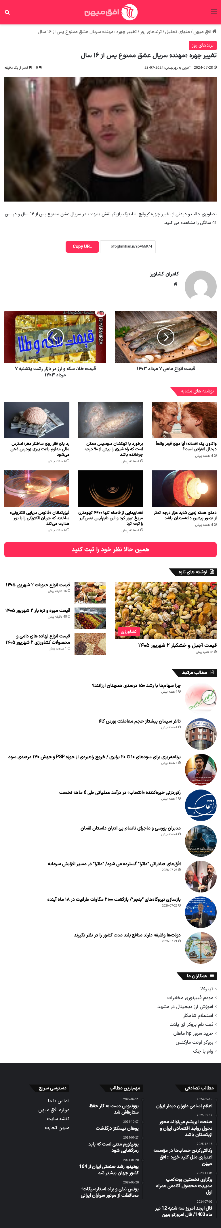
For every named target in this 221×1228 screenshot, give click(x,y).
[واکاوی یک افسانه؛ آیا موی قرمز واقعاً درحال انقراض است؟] (184, 420)
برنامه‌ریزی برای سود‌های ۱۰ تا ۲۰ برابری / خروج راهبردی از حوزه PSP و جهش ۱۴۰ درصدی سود (94, 757)
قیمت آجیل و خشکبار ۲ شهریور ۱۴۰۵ (177, 646)
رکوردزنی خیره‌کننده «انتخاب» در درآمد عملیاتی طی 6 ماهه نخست (120, 792)
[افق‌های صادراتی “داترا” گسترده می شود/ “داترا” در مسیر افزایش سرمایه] (201, 876)
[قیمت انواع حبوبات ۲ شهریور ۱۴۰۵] (90, 593)
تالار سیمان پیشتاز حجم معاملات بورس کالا (140, 721)
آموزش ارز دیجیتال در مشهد (185, 1006)
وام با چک (203, 1051)
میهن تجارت (57, 1127)
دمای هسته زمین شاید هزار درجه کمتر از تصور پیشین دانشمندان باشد (185, 515)
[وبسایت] (175, 284)
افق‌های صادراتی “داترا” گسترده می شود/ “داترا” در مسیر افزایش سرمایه (114, 864)
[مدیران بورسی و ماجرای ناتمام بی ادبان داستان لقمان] (201, 841)
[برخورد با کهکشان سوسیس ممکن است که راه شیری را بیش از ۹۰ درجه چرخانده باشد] (110, 420)
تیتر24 (206, 989)
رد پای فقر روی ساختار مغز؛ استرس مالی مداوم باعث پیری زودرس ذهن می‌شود (39, 449)
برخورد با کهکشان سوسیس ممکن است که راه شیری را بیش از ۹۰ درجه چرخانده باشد (114, 449)
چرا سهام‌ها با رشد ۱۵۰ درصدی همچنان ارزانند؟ (136, 685)
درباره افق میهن (53, 1110)
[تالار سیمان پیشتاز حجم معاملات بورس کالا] (201, 734)
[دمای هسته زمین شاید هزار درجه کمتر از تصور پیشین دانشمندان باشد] (184, 488)
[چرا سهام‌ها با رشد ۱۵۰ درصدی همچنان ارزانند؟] (201, 698)
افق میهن (202, 31)
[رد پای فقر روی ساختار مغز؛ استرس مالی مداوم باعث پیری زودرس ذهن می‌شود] (36, 420)
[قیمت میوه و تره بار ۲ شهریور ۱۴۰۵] (90, 618)
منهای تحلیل (177, 31)
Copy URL (82, 247)
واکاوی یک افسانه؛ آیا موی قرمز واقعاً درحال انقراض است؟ (186, 446)
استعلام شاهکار (198, 1015)
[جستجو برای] (7, 14)
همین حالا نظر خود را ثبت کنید (110, 549)
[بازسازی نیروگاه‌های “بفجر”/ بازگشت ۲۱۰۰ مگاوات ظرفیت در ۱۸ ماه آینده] (201, 912)
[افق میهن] (110, 12)
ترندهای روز (151, 31)
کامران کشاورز (164, 274)
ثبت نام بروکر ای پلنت (191, 1024)
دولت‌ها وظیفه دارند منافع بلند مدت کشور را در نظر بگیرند (127, 935)
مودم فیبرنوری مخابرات (190, 997)
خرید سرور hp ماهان (193, 1033)
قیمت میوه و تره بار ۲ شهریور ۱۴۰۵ (37, 610)
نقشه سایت (58, 1118)
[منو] (214, 14)
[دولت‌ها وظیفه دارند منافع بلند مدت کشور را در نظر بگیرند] (201, 948)
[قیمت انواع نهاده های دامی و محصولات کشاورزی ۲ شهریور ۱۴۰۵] (90, 644)
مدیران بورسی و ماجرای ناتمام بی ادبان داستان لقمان (131, 828)
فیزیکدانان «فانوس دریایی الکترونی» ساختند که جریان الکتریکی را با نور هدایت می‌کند (39, 518)
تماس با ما (58, 1101)
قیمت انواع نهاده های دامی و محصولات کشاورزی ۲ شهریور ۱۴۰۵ (37, 639)
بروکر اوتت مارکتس (194, 1042)
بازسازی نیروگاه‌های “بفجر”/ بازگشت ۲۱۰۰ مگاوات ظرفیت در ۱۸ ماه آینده (114, 899)
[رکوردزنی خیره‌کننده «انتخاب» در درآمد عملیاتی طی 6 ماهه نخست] (201, 805)
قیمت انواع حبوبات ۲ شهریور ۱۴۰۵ (38, 585)
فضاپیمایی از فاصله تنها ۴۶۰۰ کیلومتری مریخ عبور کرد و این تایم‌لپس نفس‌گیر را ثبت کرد (110, 518)
